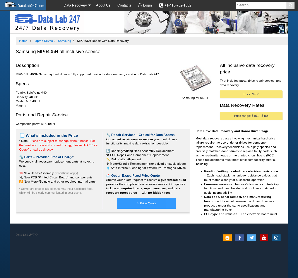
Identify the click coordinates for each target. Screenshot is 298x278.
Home (23, 40)
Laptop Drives (43, 40)
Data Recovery (75, 5)
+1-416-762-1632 (177, 5)
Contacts (124, 5)
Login (147, 5)
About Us (103, 5)
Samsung (64, 40)
